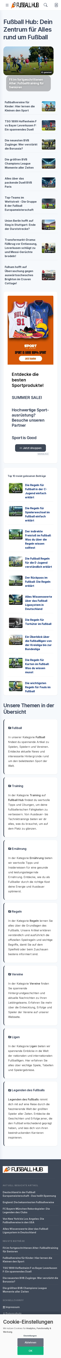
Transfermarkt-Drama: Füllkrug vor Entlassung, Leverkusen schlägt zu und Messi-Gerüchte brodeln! (21, 248)
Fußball (16, 728)
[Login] (55, 5)
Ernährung (18, 848)
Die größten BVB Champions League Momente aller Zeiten (19, 163)
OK (30, 1350)
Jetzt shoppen (32, 448)
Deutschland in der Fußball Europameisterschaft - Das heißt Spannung (29, 1194)
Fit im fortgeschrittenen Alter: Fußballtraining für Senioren (30, 1249)
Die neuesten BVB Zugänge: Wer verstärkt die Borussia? (21, 144)
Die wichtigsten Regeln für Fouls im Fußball (37, 687)
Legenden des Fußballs (28, 1090)
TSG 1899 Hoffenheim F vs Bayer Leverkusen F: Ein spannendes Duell (21, 125)
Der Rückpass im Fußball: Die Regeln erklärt (37, 581)
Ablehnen (30, 1342)
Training (17, 786)
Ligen (15, 1037)
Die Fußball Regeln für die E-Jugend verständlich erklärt (38, 562)
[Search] (45, 5)
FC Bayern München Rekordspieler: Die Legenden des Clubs (26, 1210)
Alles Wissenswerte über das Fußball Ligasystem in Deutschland (25, 1230)
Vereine (17, 974)
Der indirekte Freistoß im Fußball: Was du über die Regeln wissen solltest (38, 539)
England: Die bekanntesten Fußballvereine (28, 1202)
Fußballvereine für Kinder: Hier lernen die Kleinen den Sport (20, 106)
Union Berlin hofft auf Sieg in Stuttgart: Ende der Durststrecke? (20, 225)
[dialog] (30, 1336)
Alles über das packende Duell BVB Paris (18, 182)
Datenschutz (13, 1313)
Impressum (12, 1307)
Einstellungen (30, 1336)
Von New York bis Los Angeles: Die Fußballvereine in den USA (23, 1220)
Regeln (16, 911)
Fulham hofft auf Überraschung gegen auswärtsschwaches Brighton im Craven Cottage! (19, 275)
